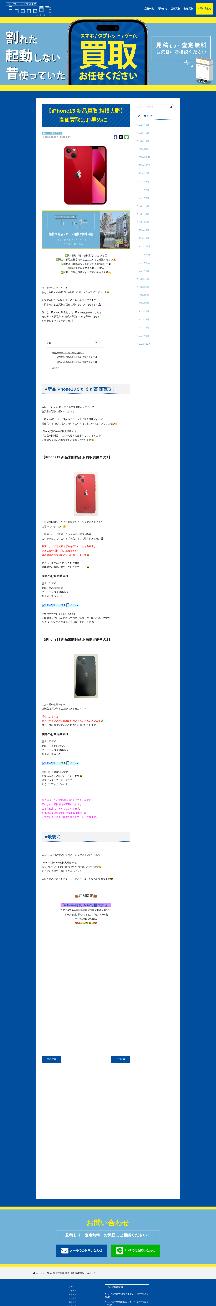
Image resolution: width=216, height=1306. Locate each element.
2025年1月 (144, 141)
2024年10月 (144, 165)
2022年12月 (144, 344)
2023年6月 (144, 295)
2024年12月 (144, 149)
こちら (88, 259)
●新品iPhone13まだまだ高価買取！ (68, 352)
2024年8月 (144, 181)
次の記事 (121, 1059)
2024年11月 (144, 157)
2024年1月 (144, 238)
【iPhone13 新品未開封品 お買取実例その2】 (77, 362)
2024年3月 (144, 222)
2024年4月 (144, 214)
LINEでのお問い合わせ (140, 1250)
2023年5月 (144, 303)
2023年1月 (144, 335)
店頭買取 (175, 8)
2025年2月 (144, 133)
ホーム (71, 1286)
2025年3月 (144, 125)
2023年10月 (144, 262)
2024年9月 (144, 173)
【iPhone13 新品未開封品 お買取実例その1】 (77, 357)
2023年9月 (144, 270)
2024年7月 (144, 189)
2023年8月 (144, 279)
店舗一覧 (149, 8)
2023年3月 (144, 319)
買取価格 (162, 8)
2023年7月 (144, 287)
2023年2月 (144, 327)
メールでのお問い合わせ (86, 1250)
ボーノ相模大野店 (53, 133)
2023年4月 (144, 311)
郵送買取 (188, 8)
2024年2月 (144, 230)
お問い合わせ (204, 8)
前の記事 (51, 1059)
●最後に (55, 368)
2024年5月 (144, 206)
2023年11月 (144, 254)
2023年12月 (144, 246)
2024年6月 (144, 197)
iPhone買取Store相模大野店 (86, 905)
